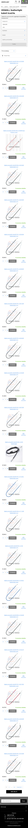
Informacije (3, 806)
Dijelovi (6, 6)
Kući (2, 6)
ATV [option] (4, 27)
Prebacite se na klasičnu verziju (14, 825)
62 (14, 787)
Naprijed (19, 787)
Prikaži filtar (7, 55)
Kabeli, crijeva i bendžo (14, 6)
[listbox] (14, 26)
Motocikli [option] (5, 24)
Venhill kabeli (23, 6)
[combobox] (14, 21)
